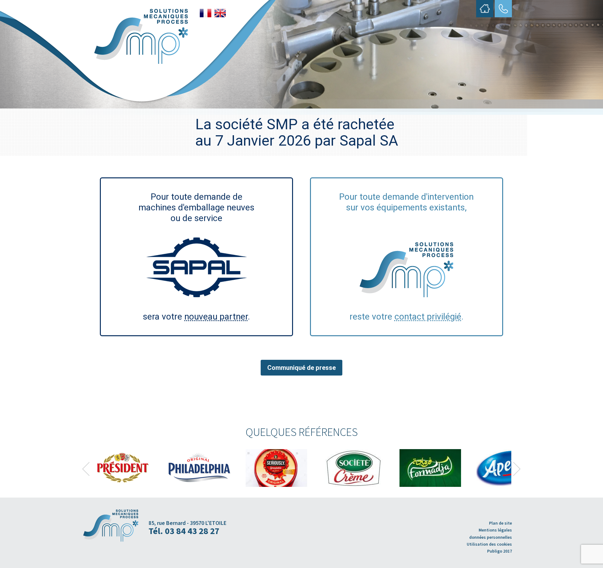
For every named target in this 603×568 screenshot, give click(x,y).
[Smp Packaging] (141, 36)
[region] (302, 468)
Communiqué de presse (301, 367)
